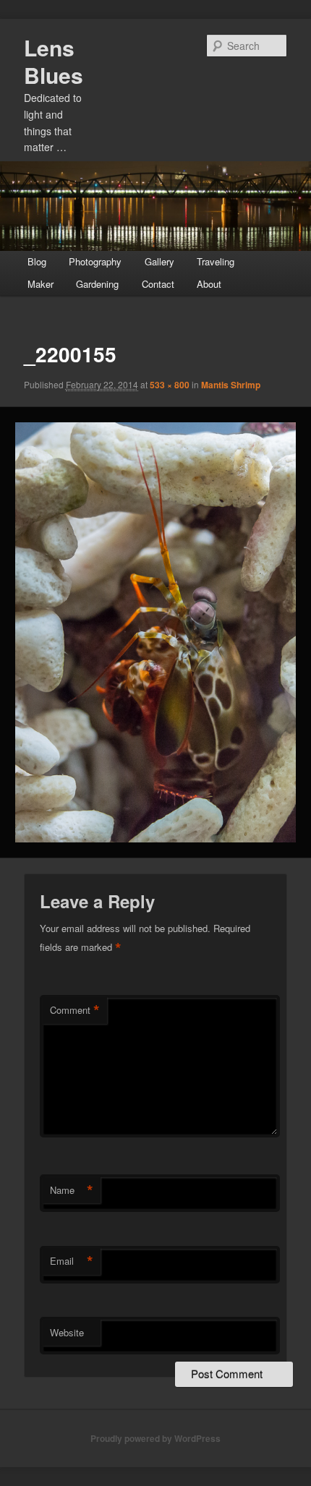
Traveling (215, 261)
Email (71, 1261)
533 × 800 (169, 384)
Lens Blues (53, 61)
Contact (158, 284)
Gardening (97, 284)
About (209, 284)
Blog (36, 261)
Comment (75, 1010)
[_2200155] (155, 632)
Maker (40, 284)
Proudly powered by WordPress (155, 1438)
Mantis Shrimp (230, 384)
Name (71, 1190)
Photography (95, 261)
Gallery (159, 261)
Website (67, 1332)
